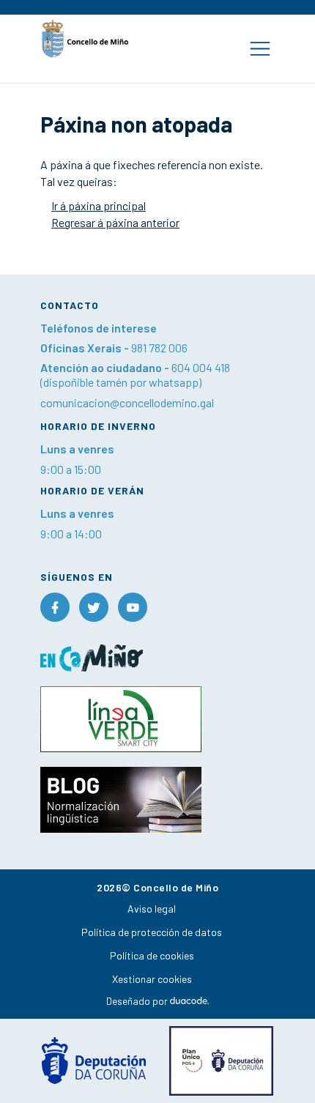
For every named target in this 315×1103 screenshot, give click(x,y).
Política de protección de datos (151, 932)
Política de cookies (152, 955)
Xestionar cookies (152, 979)
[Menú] (259, 49)
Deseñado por (138, 1001)
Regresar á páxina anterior (115, 222)
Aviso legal (151, 908)
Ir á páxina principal (98, 205)
